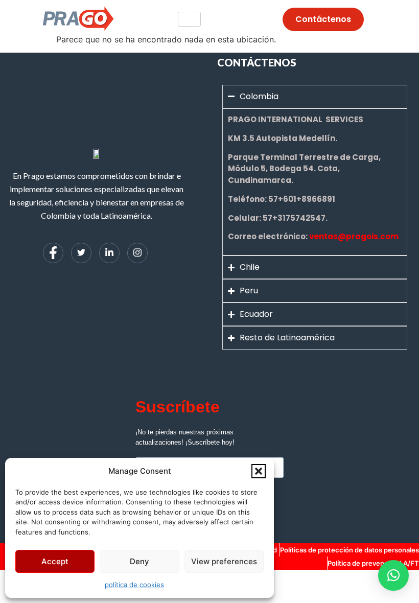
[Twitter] (81, 253)
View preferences (224, 561)
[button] (258, 471)
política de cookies (134, 585)
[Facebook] (53, 253)
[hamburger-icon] (189, 19)
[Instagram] (137, 253)
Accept (54, 561)
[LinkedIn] (109, 253)
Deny (139, 561)
